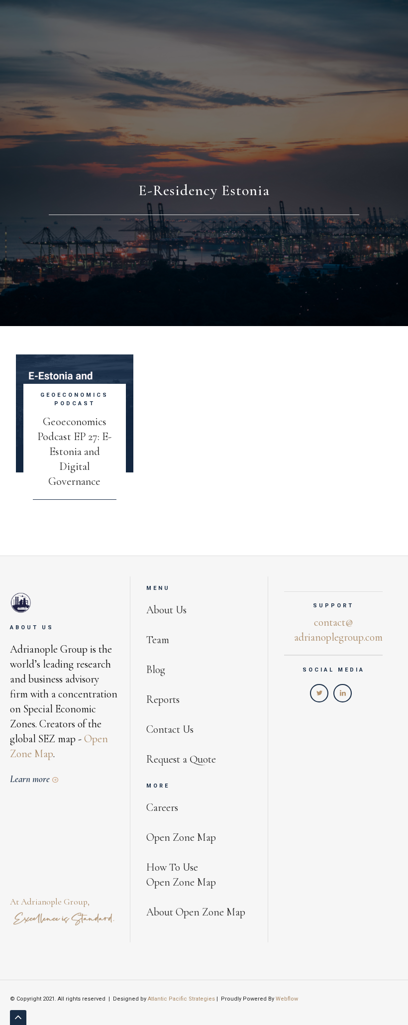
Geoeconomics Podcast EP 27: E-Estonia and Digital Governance (74, 451)
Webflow (287, 999)
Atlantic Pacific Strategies (181, 999)
